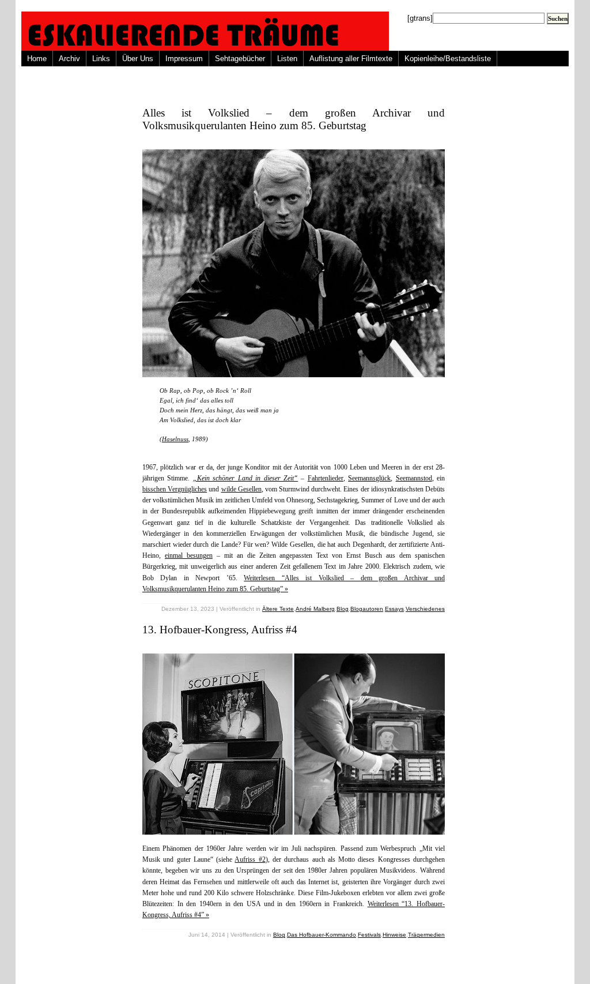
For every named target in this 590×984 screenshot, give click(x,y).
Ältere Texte (278, 609)
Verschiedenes (425, 609)
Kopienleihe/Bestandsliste (447, 58)
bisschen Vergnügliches (174, 489)
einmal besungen (189, 555)
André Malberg (315, 609)
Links (101, 58)
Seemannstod (414, 478)
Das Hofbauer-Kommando (321, 935)
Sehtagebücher (240, 58)
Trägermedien (426, 935)
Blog (342, 609)
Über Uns (137, 58)
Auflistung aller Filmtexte (350, 58)
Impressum (184, 58)
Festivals (369, 935)
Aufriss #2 (250, 859)
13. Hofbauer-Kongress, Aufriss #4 (219, 630)
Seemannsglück (369, 478)
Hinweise (394, 935)
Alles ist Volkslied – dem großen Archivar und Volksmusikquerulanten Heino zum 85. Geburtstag (293, 119)
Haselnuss (175, 438)
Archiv (69, 58)
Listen (287, 58)
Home (37, 58)
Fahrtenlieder (325, 478)
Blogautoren (366, 609)
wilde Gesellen (241, 489)
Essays (394, 609)
